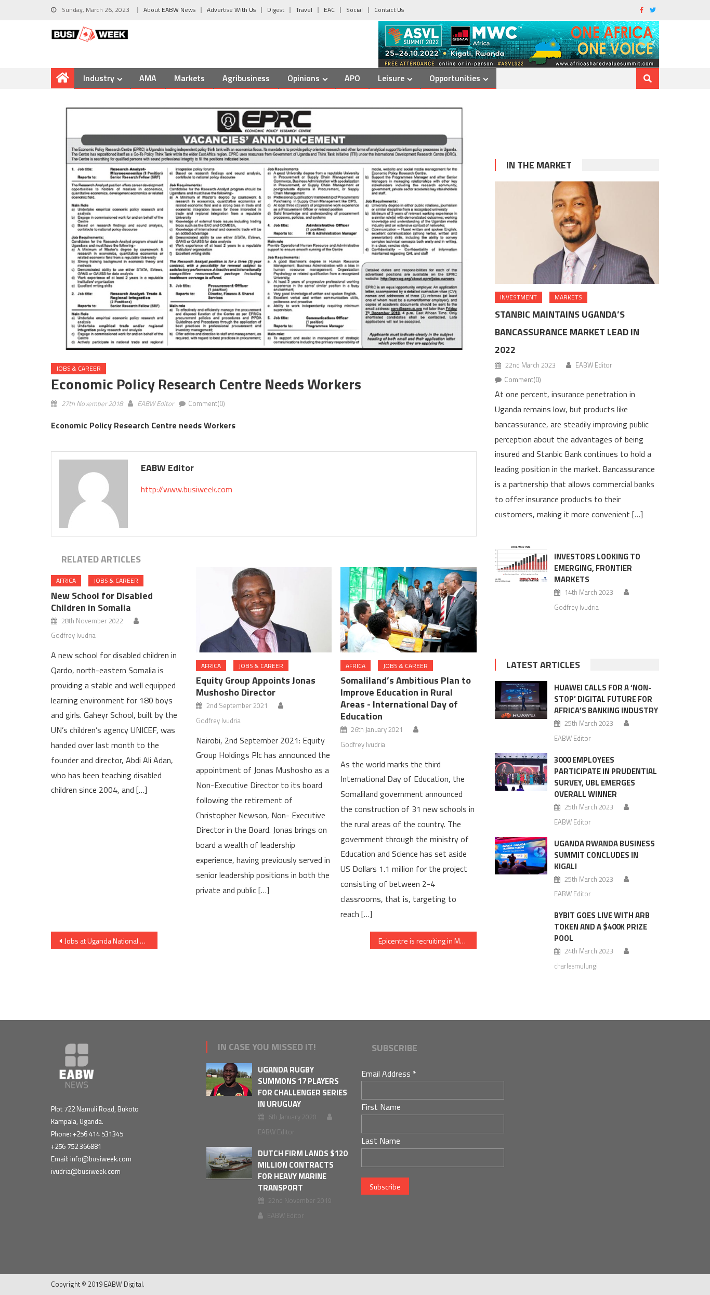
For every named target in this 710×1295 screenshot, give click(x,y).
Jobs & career (78, 368)
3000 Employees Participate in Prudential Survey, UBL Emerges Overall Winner (605, 777)
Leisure (391, 78)
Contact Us (389, 10)
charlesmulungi (576, 966)
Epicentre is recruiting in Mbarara (427, 940)
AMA (147, 78)
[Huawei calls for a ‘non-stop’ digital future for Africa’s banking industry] (521, 699)
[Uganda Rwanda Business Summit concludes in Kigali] (521, 855)
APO (352, 78)
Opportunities (454, 78)
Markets (189, 78)
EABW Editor (155, 403)
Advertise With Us (231, 10)
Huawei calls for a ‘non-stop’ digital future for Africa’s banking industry (606, 699)
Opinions (303, 78)
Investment (518, 297)
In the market (539, 165)
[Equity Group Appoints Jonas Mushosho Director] (264, 609)
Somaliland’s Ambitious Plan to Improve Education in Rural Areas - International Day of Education (405, 698)
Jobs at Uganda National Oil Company (110, 940)
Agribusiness (246, 78)
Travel (304, 10)
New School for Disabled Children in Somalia (102, 601)
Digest (275, 10)
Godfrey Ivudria (73, 635)
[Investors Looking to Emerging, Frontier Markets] (521, 563)
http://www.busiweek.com (186, 489)
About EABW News (169, 10)
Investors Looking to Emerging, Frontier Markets (597, 568)
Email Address (388, 1073)
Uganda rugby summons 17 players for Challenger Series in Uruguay (302, 1087)
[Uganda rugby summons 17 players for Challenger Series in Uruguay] (229, 1079)
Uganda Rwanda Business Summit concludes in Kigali (604, 855)
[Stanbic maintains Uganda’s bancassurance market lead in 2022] (577, 232)
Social (354, 10)
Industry (98, 78)
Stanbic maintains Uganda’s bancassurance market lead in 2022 (567, 332)
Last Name (380, 1140)
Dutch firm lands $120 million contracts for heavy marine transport (302, 1170)
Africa (66, 580)
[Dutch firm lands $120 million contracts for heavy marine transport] (229, 1163)
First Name (381, 1107)
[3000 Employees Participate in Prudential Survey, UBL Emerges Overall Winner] (521, 772)
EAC (329, 10)
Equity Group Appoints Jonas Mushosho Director (255, 686)
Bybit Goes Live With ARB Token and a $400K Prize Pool (602, 926)
